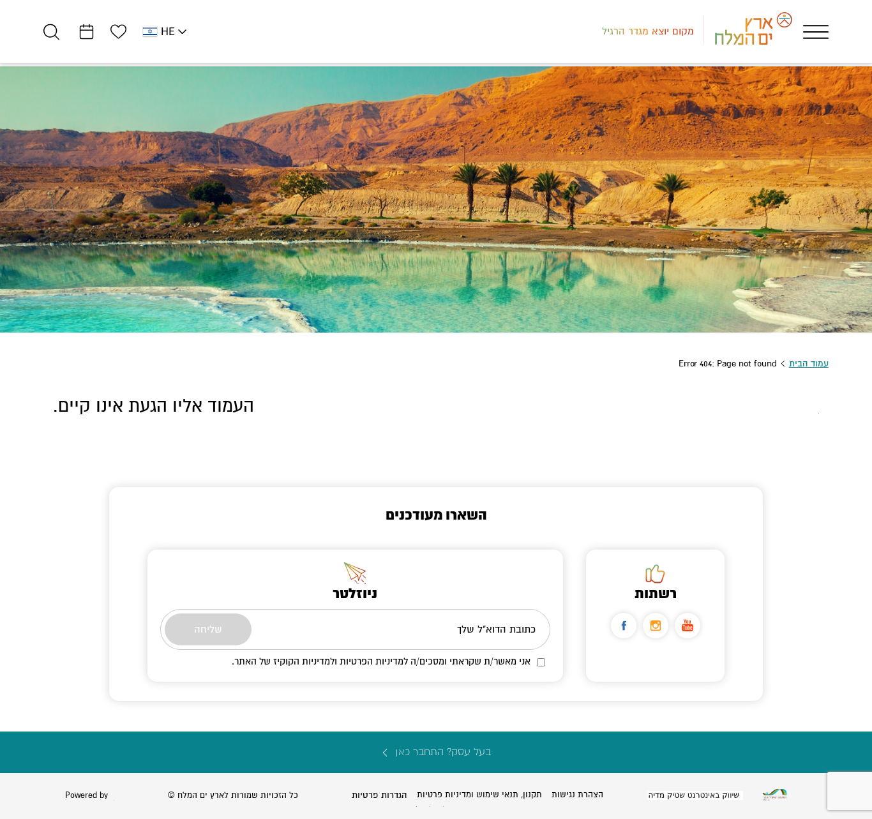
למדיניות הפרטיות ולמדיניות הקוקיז (340, 661)
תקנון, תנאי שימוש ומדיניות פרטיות (479, 795)
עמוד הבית (809, 363)
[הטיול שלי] (86, 32)
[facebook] (623, 625)
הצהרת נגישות (577, 795)
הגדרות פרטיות (379, 795)
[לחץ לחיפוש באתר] (51, 32)
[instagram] (655, 625)
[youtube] (687, 625)
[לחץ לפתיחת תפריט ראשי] (816, 32)
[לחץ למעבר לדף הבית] (775, 795)
